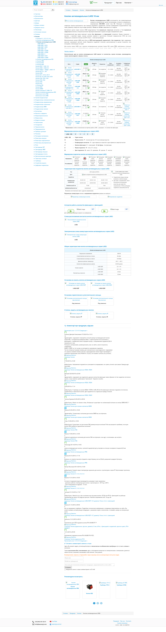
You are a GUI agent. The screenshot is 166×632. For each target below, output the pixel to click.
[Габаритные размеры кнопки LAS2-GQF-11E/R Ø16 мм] (127, 81)
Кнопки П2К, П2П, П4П (42, 78)
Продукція (108, 3)
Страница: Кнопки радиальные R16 (74, 539)
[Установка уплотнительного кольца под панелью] (102, 299)
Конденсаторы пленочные (42, 104)
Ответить (73, 355)
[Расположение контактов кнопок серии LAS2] (76, 220)
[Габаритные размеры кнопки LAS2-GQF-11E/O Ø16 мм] (127, 74)
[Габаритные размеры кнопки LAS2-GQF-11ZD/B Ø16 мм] (127, 92)
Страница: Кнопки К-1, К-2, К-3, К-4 (74, 474)
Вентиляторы (39, 16)
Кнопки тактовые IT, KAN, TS (44, 90)
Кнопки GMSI (39, 89)
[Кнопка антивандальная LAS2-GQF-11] (69, 69)
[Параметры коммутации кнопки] (80, 196)
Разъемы (37, 134)
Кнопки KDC (39, 87)
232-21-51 (59, 2)
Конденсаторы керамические (43, 102)
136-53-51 (47, 4)
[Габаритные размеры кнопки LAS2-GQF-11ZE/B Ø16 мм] (127, 99)
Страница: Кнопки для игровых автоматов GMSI (78, 406)
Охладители (38, 124)
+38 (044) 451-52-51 (40, 621)
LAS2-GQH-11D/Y (42, 56)
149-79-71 (59, 4)
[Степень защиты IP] (76, 313)
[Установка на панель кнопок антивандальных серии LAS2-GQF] (76, 284)
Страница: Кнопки (69, 357)
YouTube (54, 621)
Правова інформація (122, 623)
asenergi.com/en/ (56, 624)
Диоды (37, 23)
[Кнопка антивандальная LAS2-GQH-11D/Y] (69, 114)
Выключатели (39, 18)
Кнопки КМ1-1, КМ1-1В (42, 66)
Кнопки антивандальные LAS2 (46, 42)
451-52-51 (47, 2)
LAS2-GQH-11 (41, 54)
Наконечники (39, 122)
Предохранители (40, 129)
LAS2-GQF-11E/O (42, 45)
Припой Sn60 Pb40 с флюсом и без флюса (123, 594)
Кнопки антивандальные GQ (45, 59)
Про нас (119, 3)
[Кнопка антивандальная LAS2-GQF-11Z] (69, 87)
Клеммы (37, 34)
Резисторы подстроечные (42, 140)
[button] (93, 2)
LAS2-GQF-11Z (42, 49)
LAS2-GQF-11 (41, 43)
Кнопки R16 (40, 63)
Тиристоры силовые (41, 158)
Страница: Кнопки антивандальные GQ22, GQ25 (78, 370)
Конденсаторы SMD (41, 106)
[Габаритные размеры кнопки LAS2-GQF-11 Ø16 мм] (127, 69)
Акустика (37, 14)
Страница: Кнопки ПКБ (70, 430)
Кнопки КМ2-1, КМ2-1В (42, 68)
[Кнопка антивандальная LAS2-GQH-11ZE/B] (69, 122)
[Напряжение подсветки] (115, 196)
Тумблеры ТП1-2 (88, 585)
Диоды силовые (39, 25)
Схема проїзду (72, 2)
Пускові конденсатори (41, 97)
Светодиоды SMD (40, 149)
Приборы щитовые (40, 131)
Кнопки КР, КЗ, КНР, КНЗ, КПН (44, 76)
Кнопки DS (40, 85)
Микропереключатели (41, 115)
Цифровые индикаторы (42, 165)
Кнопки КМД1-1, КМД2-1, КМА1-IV (45, 69)
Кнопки (37, 36)
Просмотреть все (69, 330)
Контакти (128, 3)
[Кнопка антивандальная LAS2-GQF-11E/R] (69, 81)
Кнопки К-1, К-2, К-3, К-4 (44, 38)
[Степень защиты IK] (102, 313)
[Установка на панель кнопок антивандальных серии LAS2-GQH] (102, 284)
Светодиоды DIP (40, 147)
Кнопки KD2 (40, 64)
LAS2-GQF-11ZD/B (43, 50)
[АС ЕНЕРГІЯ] (35, 3)
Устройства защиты (40, 163)
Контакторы (38, 111)
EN (159, 5)
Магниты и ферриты (41, 113)
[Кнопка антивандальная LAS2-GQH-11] (69, 106)
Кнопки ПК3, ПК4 (40, 80)
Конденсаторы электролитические (45, 100)
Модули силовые (40, 120)
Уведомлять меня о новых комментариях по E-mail (80, 569)
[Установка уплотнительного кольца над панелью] (76, 299)
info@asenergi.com (73, 4)
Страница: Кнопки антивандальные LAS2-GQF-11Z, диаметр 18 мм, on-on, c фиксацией (89, 501)
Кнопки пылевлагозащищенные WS (46, 92)
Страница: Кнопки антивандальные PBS (75, 452)
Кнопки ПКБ (39, 82)
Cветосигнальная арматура (43, 156)
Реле (36, 145)
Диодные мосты (39, 27)
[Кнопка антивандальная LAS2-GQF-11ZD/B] (69, 92)
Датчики (37, 20)
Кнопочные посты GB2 (42, 95)
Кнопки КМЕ (39, 73)
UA (162, 5)
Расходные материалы (41, 136)
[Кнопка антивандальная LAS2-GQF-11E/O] (69, 74)
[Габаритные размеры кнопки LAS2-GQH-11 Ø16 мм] (126, 106)
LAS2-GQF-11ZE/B (43, 52)
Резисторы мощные (40, 138)
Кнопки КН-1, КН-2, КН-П (43, 75)
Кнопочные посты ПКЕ (42, 94)
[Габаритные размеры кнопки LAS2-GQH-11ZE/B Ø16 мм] (126, 122)
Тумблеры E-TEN (104, 585)
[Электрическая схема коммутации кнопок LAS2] (76, 235)
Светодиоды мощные (41, 152)
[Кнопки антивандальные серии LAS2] (76, 20)
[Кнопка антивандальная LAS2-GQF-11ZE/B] (69, 99)
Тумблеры (38, 161)
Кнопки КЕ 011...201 (41, 71)
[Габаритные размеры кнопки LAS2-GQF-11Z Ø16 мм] (127, 87)
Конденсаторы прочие (41, 109)
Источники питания (40, 32)
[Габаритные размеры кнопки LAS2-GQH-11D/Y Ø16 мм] (126, 114)
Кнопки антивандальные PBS (45, 40)
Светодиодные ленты (41, 154)
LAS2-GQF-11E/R (42, 47)
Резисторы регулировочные (43, 143)
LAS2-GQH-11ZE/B (43, 57)
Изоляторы (38, 30)
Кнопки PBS (40, 61)
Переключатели (39, 127)
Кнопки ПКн (39, 83)
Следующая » (84, 330)
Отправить (68, 567)
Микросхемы (39, 118)
